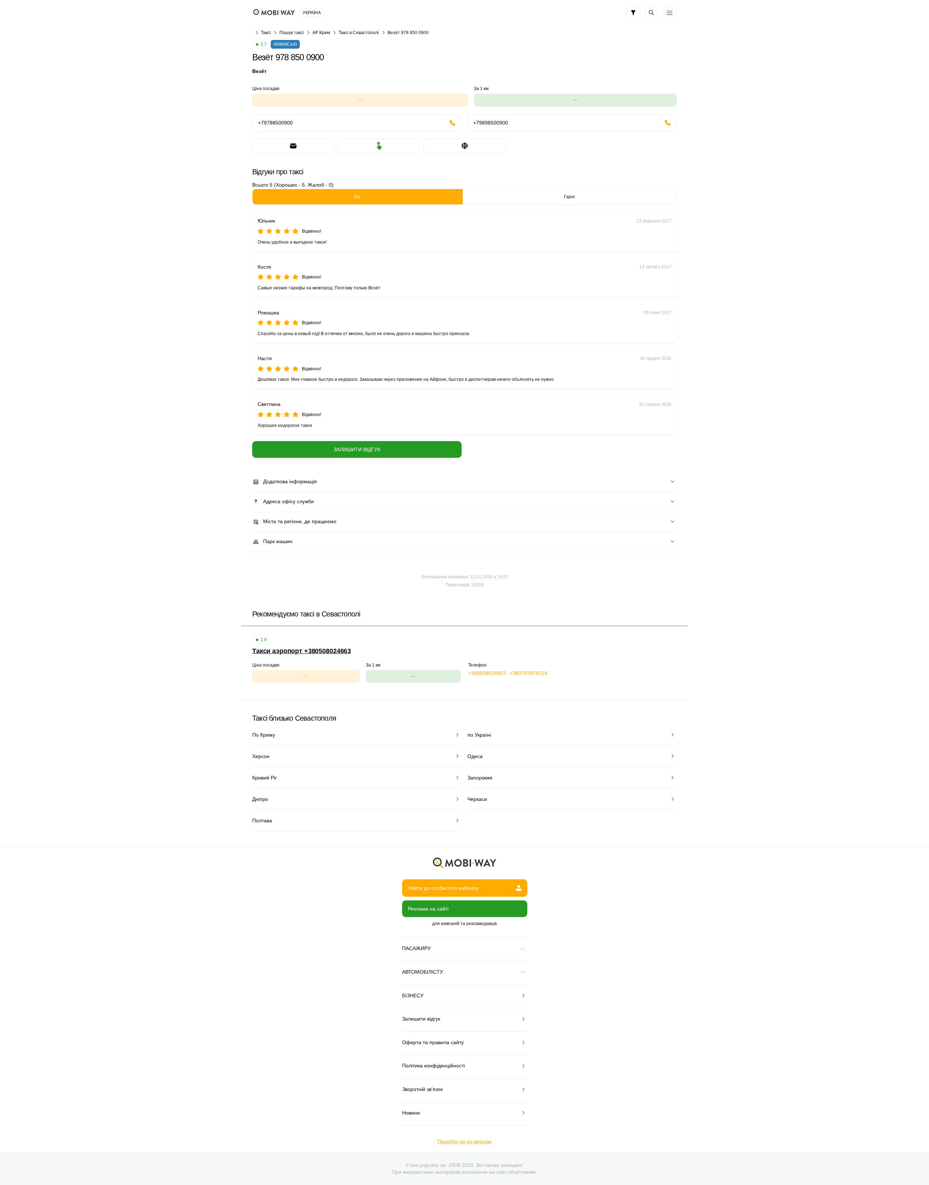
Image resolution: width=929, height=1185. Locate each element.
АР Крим (321, 32)
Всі (357, 196)
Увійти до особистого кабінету (443, 888)
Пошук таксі (291, 32)
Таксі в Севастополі (359, 32)
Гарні (569, 196)
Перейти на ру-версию (465, 1141)
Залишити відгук (356, 449)
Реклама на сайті (428, 909)
